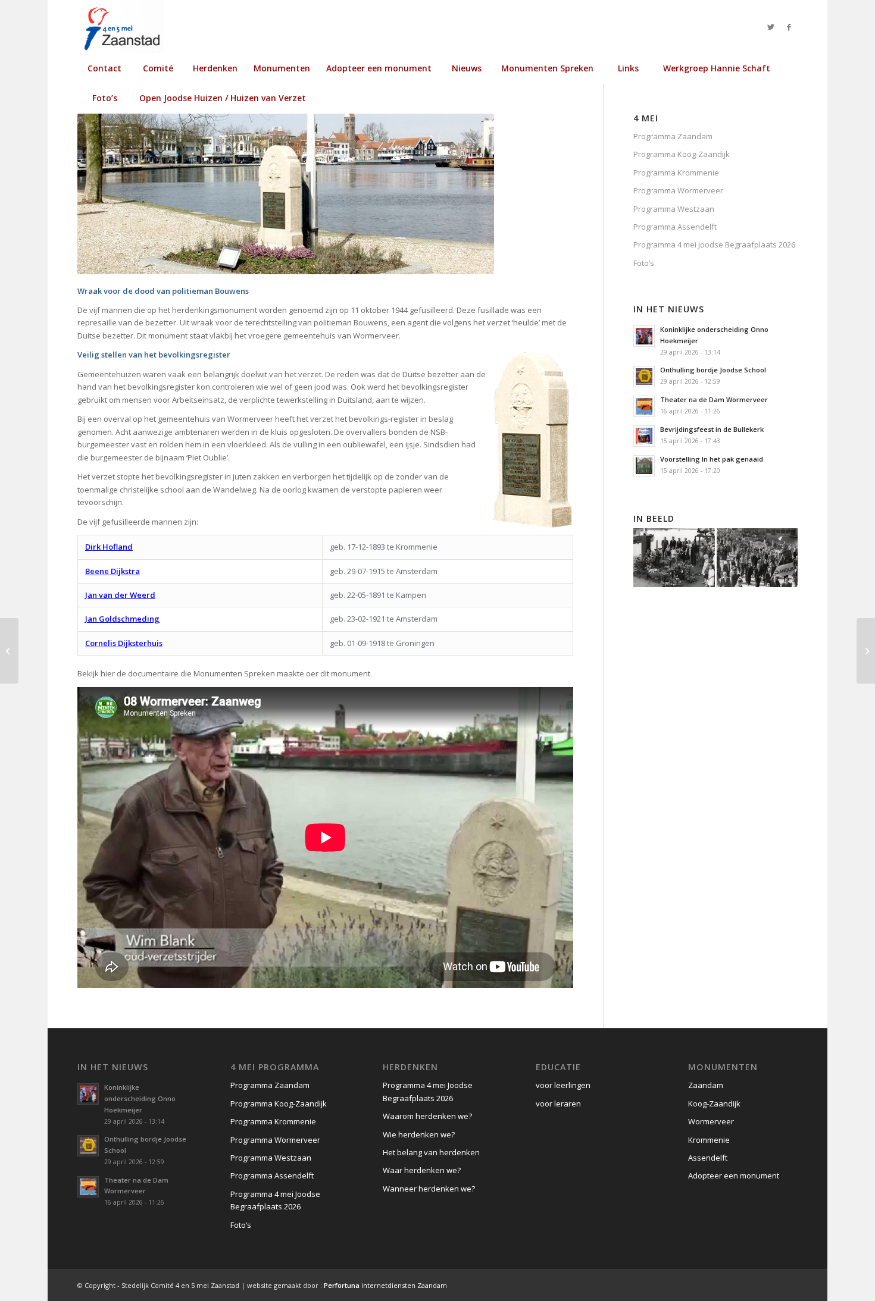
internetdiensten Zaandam (385, 1285)
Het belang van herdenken (431, 1152)
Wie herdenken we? (419, 1134)
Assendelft (707, 1157)
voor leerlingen (563, 1085)
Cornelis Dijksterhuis (123, 643)
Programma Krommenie (676, 172)
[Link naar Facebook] (789, 27)
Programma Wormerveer (678, 190)
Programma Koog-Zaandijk (681, 154)
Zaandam (705, 1085)
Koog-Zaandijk (714, 1103)
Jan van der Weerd (120, 595)
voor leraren (558, 1103)
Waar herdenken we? (422, 1170)
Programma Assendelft (675, 226)
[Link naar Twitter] (771, 27)
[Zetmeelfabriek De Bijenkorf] (866, 651)
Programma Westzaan (673, 208)
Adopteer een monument (733, 1175)
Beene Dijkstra (112, 571)
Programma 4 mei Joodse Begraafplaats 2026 (714, 244)
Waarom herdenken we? (427, 1116)
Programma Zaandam (672, 136)
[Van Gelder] (9, 651)
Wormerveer (711, 1121)
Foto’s (643, 263)
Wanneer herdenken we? (429, 1188)
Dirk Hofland (109, 546)
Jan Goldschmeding (122, 618)
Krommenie (709, 1139)
